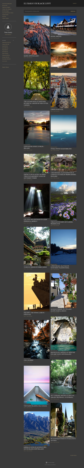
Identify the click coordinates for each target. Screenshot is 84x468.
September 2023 (6, 42)
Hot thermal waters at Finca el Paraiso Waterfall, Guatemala (62, 396)
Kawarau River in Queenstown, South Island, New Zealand (35, 448)
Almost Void (4, 5)
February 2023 (5, 55)
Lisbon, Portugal (57, 109)
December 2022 (6, 59)
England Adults (5, 14)
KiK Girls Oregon (5, 11)
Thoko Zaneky (8, 32)
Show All (73, 11)
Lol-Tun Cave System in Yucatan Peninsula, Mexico (35, 220)
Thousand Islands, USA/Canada (35, 406)
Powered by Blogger (51, 462)
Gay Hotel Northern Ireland (7, 12)
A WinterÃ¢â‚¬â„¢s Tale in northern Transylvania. (60, 267)
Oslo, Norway (28, 360)
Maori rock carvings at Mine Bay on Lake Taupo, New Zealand (63, 353)
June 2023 (5, 47)
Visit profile (8, 34)
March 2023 (5, 53)
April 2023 (4, 51)
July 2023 (4, 46)
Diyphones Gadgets (6, 7)
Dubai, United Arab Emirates (61, 149)
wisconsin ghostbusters (7, 3)
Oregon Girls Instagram (7, 9)
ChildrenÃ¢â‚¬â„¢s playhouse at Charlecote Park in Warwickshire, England (63, 174)
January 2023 (5, 57)
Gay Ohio (4, 16)
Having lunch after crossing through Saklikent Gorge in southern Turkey (35, 176)
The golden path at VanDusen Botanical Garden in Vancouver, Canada (36, 103)
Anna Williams (53, 464)
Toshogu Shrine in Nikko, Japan (35, 267)
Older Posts (73, 455)
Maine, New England (31, 56)
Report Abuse (5, 67)
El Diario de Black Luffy (37, 3)
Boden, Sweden (56, 36)
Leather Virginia (5, 18)
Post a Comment (29, 57)
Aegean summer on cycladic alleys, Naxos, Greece (61, 310)
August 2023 (5, 44)
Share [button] (25, 57)
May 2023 (4, 49)
